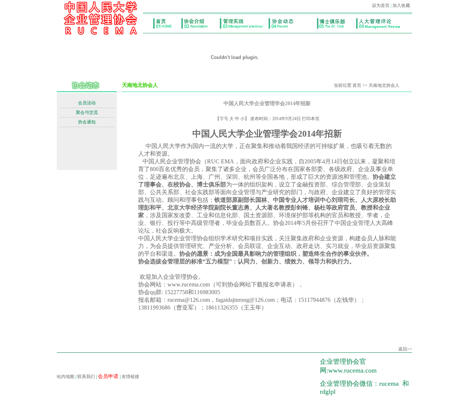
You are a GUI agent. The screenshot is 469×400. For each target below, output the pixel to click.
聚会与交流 (87, 112)
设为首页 (380, 5)
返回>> (405, 349)
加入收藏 (401, 5)
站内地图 (65, 376)
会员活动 (87, 102)
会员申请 (109, 376)
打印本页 (311, 118)
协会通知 (87, 122)
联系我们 (86, 376)
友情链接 (130, 376)
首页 (356, 85)
